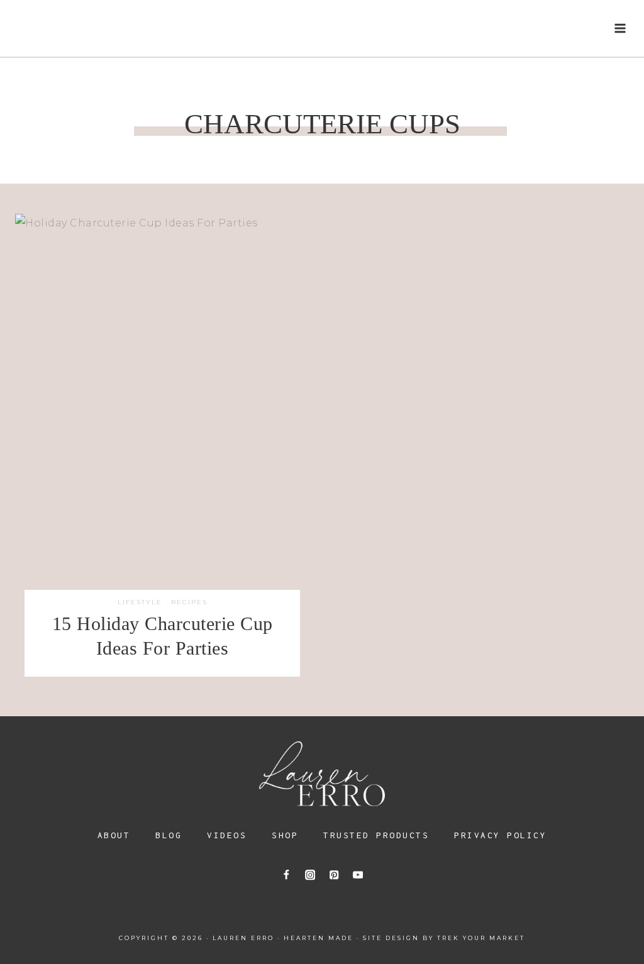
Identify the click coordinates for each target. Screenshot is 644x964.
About (114, 835)
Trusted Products (376, 835)
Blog (168, 835)
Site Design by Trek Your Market (444, 937)
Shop (285, 835)
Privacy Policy (500, 835)
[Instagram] (310, 875)
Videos (227, 835)
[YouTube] (357, 875)
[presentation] (162, 409)
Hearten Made (318, 937)
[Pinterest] (333, 875)
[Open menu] (619, 28)
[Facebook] (286, 875)
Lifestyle (140, 602)
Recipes (189, 602)
